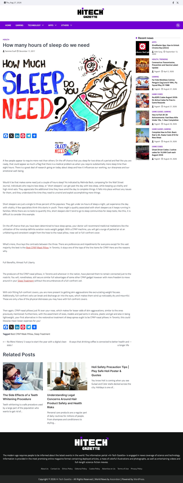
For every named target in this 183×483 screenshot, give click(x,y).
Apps (50, 25)
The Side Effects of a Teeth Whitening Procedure (20, 397)
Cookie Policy (94, 468)
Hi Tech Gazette (63, 479)
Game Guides (157, 112)
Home (8, 25)
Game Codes (157, 94)
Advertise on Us (108, 468)
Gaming (19, 25)
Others (65, 25)
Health (6, 39)
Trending (163, 59)
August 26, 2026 (170, 124)
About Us (44, 468)
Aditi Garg (158, 51)
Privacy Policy (136, 468)
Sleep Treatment (42, 334)
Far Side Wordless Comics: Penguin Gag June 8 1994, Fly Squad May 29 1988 (164, 82)
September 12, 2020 (165, 52)
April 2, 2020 (169, 71)
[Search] (178, 25)
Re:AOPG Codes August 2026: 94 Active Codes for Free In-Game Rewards (165, 100)
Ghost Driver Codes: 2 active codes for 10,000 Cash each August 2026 (164, 152)
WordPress (139, 479)
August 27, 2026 (170, 89)
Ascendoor (115, 479)
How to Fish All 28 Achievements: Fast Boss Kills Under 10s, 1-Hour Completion (165, 117)
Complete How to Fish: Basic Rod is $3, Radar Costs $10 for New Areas (165, 135)
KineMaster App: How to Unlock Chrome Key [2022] (165, 47)
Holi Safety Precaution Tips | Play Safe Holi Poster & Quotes (110, 371)
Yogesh (157, 71)
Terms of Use (123, 468)
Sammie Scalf (10, 51)
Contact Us (55, 468)
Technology (34, 25)
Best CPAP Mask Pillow (22, 334)
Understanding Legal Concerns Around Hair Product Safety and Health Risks (64, 401)
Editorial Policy (81, 468)
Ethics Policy (67, 468)
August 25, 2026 (170, 141)
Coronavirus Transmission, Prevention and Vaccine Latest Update (165, 65)
